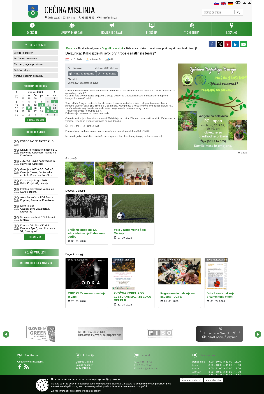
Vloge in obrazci (35, 45)
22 (48, 108)
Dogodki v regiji (35, 132)
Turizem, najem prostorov (28, 64)
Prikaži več (34, 237)
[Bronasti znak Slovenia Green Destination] (41, 334)
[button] (6, 334)
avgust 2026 (35, 91)
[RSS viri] (27, 368)
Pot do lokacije (108, 74)
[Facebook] (20, 368)
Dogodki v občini (112, 48)
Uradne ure (207, 355)
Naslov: (77, 68)
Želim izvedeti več (191, 380)
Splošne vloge (22, 70)
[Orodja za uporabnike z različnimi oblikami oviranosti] (237, 2)
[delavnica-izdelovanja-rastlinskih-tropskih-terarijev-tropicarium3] (138, 173)
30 (54, 111)
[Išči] (239, 12)
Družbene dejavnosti (25, 58)
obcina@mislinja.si (108, 17)
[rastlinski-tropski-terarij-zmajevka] (109, 173)
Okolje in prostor (23, 52)
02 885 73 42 (88, 17)
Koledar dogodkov (35, 86)
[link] (212, 44)
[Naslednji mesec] (54, 91)
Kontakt (147, 355)
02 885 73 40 (144, 365)
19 (29, 108)
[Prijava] (249, 3)
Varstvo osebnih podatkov (28, 75)
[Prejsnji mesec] (16, 91)
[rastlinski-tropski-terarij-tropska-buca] (80, 173)
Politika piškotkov (91, 391)
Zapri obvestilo (213, 380)
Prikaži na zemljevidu (83, 74)
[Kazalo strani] (244, 3)
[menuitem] (32, 29)
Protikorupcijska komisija (35, 263)
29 (48, 111)
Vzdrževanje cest (35, 252)
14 (41, 104)
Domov (70, 48)
